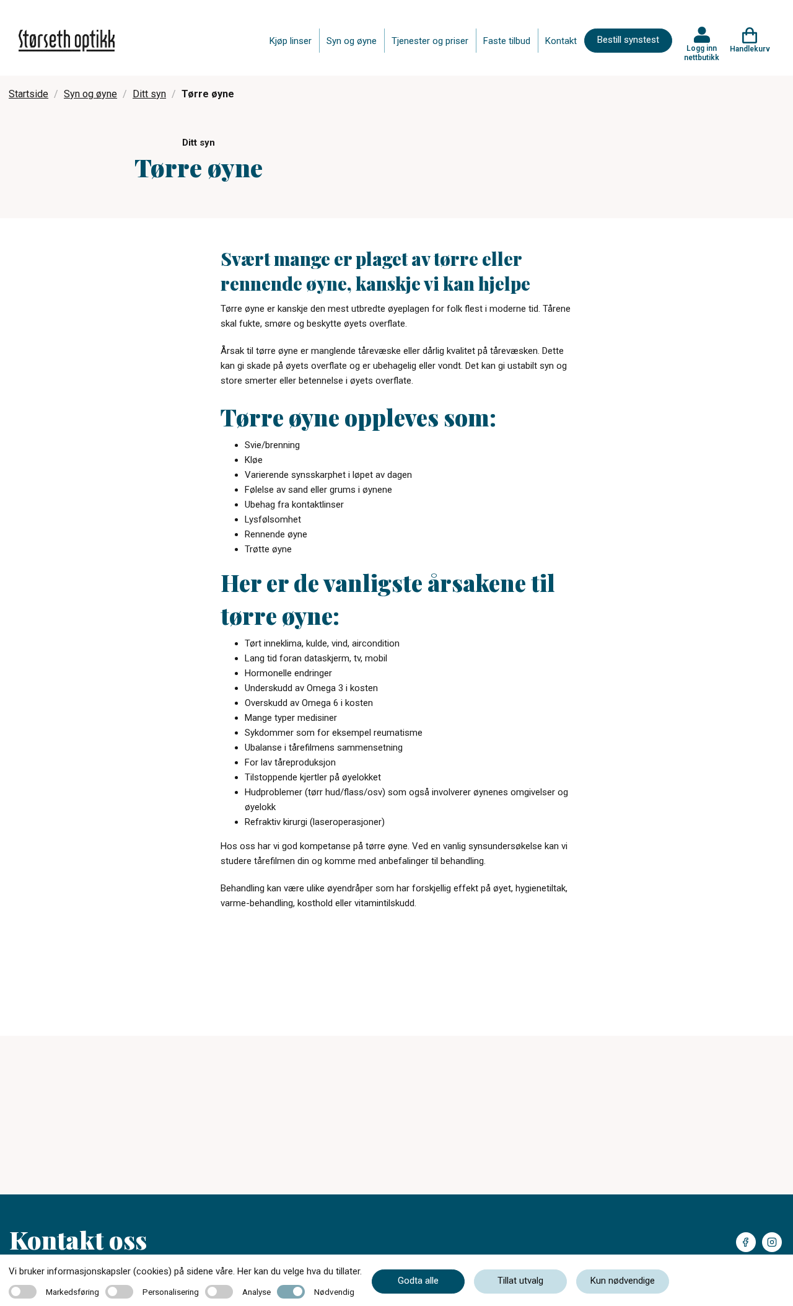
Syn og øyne (351, 40)
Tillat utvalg (520, 1280)
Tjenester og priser (430, 40)
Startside (28, 94)
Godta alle (418, 1280)
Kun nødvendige (622, 1280)
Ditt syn (149, 94)
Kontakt (561, 40)
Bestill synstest (628, 39)
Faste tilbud (506, 40)
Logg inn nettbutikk (702, 52)
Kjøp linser (290, 40)
